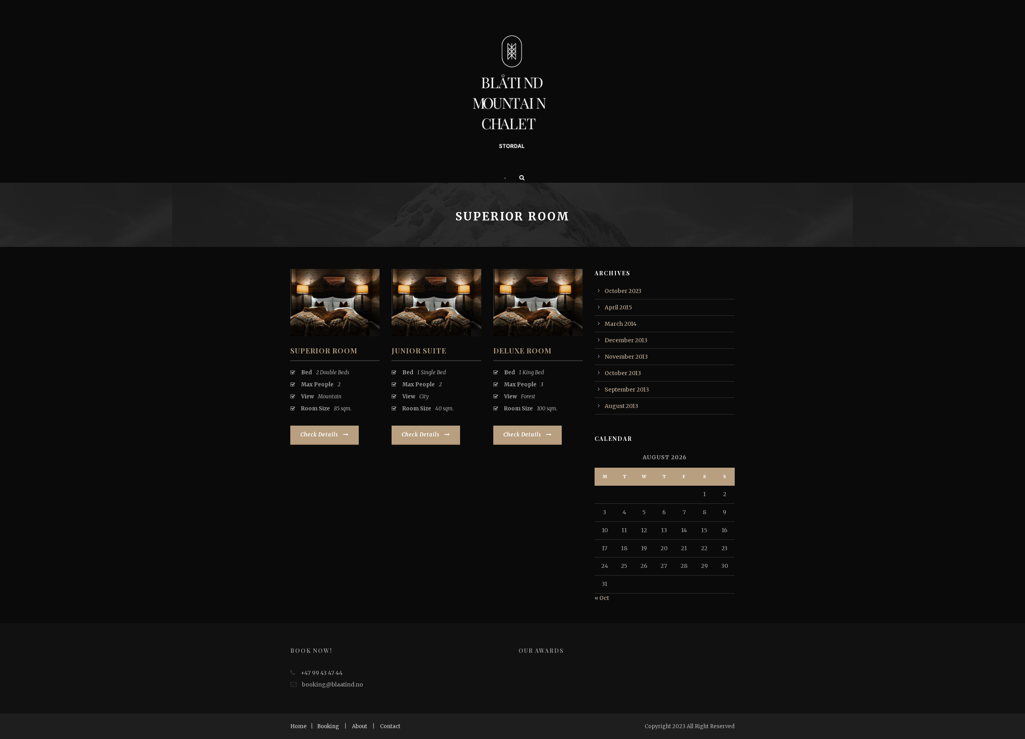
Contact (390, 726)
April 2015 (618, 307)
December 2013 (626, 340)
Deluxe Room (522, 350)
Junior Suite (419, 350)
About (359, 726)
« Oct (602, 598)
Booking (328, 726)
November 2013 (626, 356)
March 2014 (621, 323)
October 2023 (623, 291)
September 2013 (627, 389)
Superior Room (324, 350)
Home (298, 726)
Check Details (319, 434)
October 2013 (623, 373)
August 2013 (621, 406)
